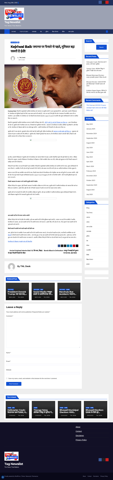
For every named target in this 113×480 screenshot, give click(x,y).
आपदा (88, 222)
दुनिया (47, 31)
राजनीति (88, 250)
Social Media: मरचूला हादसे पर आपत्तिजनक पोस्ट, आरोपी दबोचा (43, 294)
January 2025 (90, 129)
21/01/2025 (64, 415)
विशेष (63, 31)
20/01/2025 (90, 415)
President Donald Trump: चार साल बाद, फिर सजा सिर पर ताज (17, 294)
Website (8, 370)
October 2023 (90, 180)
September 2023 (91, 185)
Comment (9, 316)
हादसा (88, 264)
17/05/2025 (12, 415)
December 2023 (91, 175)
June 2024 (89, 152)
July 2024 (89, 147)
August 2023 (90, 190)
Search (89, 41)
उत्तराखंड (34, 31)
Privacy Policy (81, 440)
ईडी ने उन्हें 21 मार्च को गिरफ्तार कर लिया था (56, 122)
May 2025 (89, 124)
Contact (79, 431)
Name (8, 352)
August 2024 (90, 143)
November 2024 (91, 133)
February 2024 (91, 171)
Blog (87, 208)
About (78, 427)
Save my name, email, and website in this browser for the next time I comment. (32, 378)
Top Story (24, 31)
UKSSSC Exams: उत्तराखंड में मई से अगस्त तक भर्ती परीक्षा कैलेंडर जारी (96, 108)
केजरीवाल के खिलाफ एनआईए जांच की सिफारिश (20, 241)
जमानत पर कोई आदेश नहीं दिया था (62, 131)
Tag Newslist (12, 22)
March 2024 (90, 166)
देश (41, 31)
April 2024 (89, 161)
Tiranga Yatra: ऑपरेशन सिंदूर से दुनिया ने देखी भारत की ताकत (42, 412)
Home (14, 31)
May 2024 (89, 157)
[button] (104, 31)
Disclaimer (80, 436)
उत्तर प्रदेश (71, 31)
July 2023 (89, 194)
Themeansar (35, 476)
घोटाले (9, 235)
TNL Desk (22, 57)
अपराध (42, 289)
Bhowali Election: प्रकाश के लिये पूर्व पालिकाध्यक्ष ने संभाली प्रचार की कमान (96, 84)
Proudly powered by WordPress (12, 476)
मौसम (87, 245)
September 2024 (91, 138)
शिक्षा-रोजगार (55, 31)
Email (8, 361)
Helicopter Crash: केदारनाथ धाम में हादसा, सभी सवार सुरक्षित (17, 412)
